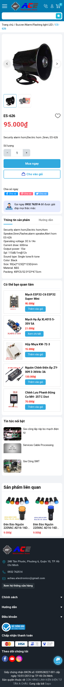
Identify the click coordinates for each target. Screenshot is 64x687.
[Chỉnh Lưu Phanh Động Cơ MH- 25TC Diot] (14, 399)
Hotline (46, 6)
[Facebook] (5, 658)
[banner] (32, 479)
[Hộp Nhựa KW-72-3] (14, 351)
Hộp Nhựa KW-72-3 (37, 344)
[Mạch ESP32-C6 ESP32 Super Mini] (14, 301)
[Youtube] (12, 658)
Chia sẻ (12, 194)
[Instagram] (19, 658)
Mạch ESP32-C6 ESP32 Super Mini (40, 296)
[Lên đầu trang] (58, 670)
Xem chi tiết (34, 333)
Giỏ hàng (61, 6)
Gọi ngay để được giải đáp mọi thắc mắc (34, 206)
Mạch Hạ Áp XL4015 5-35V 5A (40, 321)
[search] (59, 16)
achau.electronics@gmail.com (26, 578)
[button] (56, 63)
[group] (32, 64)
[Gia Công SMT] (12, 466)
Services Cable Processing (38, 445)
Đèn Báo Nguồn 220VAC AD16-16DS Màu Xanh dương (46, 528)
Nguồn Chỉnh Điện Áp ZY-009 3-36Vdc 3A (41, 370)
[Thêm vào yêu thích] (57, 116)
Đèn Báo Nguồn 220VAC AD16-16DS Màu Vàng (16, 528)
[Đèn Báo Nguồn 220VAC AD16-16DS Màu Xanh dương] (46, 507)
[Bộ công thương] (13, 627)
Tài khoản (52, 6)
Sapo (48, 683)
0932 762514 (14, 571)
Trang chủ (7, 24)
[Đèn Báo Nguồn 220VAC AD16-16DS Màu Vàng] (17, 507)
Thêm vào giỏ (35, 308)
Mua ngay (32, 163)
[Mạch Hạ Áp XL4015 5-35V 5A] (14, 326)
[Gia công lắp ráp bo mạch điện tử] (12, 433)
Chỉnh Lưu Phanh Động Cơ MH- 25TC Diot (40, 394)
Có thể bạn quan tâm (19, 284)
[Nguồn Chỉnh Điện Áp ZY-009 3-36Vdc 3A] (14, 374)
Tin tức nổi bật (14, 421)
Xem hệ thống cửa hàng (18, 585)
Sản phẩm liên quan (22, 487)
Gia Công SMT (31, 461)
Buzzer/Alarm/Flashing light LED (34, 24)
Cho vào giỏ (34, 174)
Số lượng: (9, 145)
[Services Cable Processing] (12, 450)
